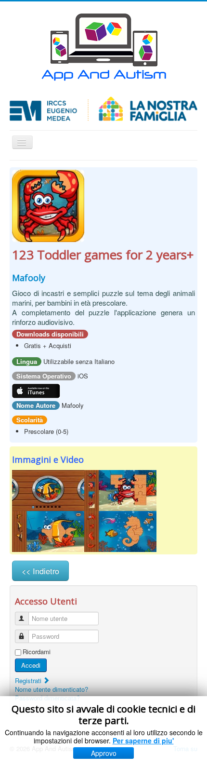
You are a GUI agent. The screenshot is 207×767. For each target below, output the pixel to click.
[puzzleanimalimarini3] (48, 530)
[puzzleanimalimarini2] (120, 489)
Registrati (29, 680)
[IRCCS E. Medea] (103, 108)
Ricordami (37, 651)
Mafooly (28, 277)
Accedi (30, 665)
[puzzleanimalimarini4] (120, 530)
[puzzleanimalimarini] (48, 204)
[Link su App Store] (36, 390)
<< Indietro (40, 571)
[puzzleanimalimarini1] (48, 489)
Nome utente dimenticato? (51, 689)
